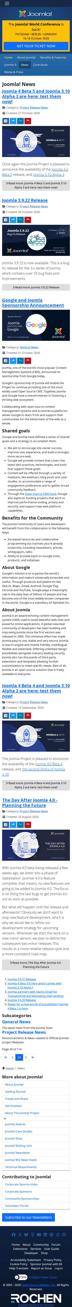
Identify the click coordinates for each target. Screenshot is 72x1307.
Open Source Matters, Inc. (38, 1285)
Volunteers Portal (16, 1206)
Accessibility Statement (25, 1260)
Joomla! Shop (13, 1138)
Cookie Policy (18, 1264)
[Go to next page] (26, 1057)
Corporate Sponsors (18, 1191)
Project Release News (34, 107)
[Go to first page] (5, 1057)
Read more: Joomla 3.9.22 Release (37, 287)
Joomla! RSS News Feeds (21, 1160)
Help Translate (18, 1268)
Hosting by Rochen (36, 1305)
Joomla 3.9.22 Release (25, 200)
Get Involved (13, 1106)
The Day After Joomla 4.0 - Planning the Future (29, 802)
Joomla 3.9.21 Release (22, 979)
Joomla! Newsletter (17, 1153)
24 (19, 1057)
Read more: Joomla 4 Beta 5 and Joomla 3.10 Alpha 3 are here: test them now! (37, 185)
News (24, 65)
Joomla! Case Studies (18, 1131)
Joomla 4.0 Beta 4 (48, 764)
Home (8, 57)
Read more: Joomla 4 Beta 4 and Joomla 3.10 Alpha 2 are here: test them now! (37, 785)
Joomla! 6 (10, 65)
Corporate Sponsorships (21, 1184)
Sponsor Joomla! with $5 (46, 1264)
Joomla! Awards (15, 1124)
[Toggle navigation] (7, 3)
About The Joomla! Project (22, 1113)
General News (29, 347)
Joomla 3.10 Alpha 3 (48, 174)
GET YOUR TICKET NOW (36, 46)
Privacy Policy (53, 1260)
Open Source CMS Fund (40, 494)
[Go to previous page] (12, 1057)
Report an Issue (41, 1268)
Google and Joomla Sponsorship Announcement (33, 302)
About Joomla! (26, 57)
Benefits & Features (53, 57)
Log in (59, 1268)
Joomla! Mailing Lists (18, 1146)
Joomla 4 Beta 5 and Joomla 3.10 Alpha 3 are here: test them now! (36, 96)
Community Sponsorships (22, 1199)
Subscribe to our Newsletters (28, 1217)
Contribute (40, 65)
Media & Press (13, 72)
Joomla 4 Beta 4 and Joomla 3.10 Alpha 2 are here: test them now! (36, 691)
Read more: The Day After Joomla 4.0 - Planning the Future (37, 965)
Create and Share (16, 1099)
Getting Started (15, 1092)
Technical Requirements (21, 1167)
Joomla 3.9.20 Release (22, 1000)
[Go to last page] (32, 1057)
